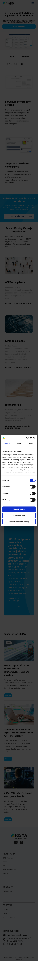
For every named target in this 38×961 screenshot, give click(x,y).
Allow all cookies (19, 509)
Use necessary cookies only (19, 521)
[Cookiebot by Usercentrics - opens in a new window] (27, 438)
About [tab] (31, 444)
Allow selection (19, 515)
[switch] (33, 486)
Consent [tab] (7, 444)
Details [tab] (19, 444)
